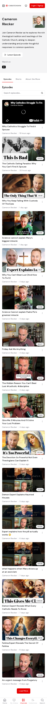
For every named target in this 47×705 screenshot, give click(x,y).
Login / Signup (37, 5)
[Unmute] (41, 120)
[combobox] (26, 5)
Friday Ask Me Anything (14, 349)
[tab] (7, 79)
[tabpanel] (23, 389)
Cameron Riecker (9, 133)
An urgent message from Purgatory (19, 680)
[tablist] (22, 79)
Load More (23, 691)
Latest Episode (14, 55)
